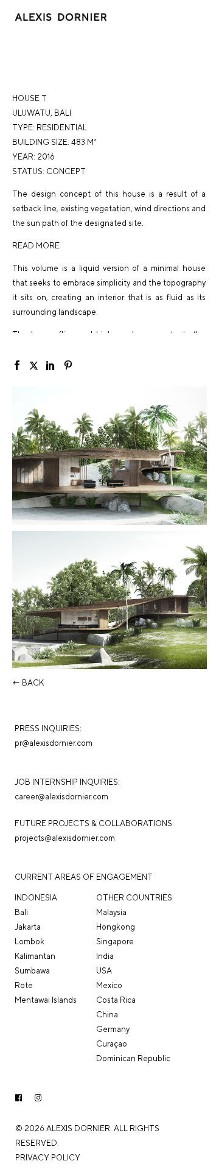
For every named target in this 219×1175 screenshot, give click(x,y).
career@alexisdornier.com (61, 796)
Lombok (29, 941)
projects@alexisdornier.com (65, 838)
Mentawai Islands (46, 1000)
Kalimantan (35, 956)
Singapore (115, 941)
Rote (24, 985)
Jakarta (28, 926)
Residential (61, 127)
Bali (62, 113)
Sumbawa (32, 970)
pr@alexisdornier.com (53, 743)
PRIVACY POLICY (47, 1157)
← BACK (28, 682)
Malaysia (111, 912)
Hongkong (115, 926)
